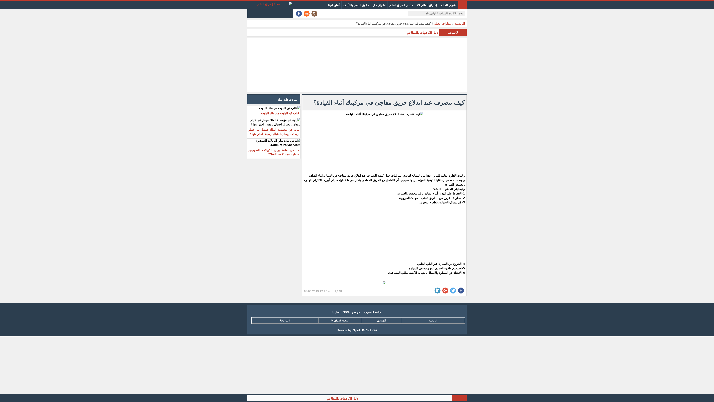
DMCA (346, 312)
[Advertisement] (357, 65)
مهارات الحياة (442, 23)
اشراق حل (379, 5)
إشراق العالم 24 (427, 5)
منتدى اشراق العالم (401, 5)
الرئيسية (460, 23)
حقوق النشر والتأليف (356, 5)
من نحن (356, 312)
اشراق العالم (448, 5)
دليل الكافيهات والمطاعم (355, 398)
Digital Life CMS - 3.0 (365, 330)
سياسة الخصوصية (373, 312)
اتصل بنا (336, 312)
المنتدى (381, 320)
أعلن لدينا (334, 5)
